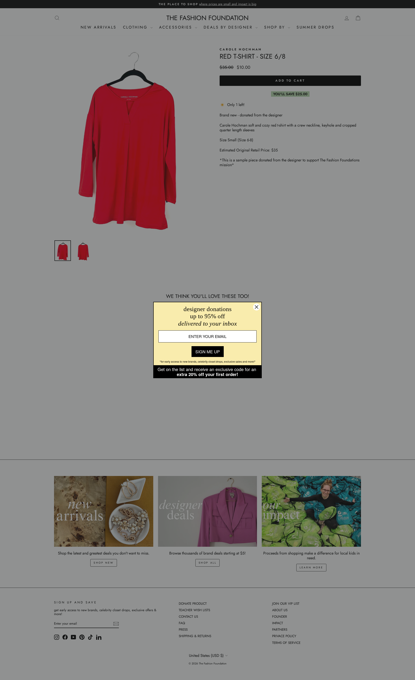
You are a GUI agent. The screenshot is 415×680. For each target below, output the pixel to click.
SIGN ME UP (207, 351)
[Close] (256, 307)
